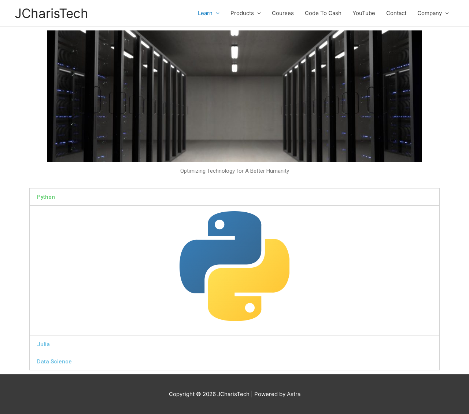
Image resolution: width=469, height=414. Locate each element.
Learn (205, 13)
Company (429, 13)
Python (46, 197)
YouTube (363, 13)
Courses (283, 13)
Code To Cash (323, 13)
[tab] (234, 196)
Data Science (54, 361)
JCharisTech (51, 13)
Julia (43, 344)
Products (242, 13)
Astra (293, 394)
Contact (396, 13)
